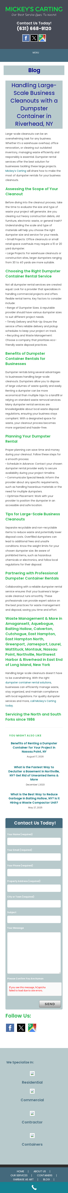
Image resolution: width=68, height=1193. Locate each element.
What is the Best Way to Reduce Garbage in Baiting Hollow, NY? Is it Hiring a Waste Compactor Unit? (34, 798)
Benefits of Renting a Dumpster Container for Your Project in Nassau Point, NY (34, 747)
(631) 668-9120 (34, 28)
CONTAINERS (44, 1175)
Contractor (32, 1122)
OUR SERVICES (19, 1175)
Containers (32, 1144)
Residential (32, 1082)
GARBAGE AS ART (23, 1179)
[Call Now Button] (34, 1187)
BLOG (46, 1179)
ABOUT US (40, 1171)
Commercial (32, 1100)
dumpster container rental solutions (28, 682)
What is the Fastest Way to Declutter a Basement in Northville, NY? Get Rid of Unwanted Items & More (34, 773)
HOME (20, 1171)
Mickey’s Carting (15, 171)
